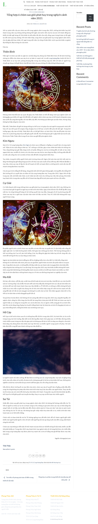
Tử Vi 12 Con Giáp (30, 5)
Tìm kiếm (79, 12)
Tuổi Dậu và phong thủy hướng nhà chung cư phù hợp (84, 66)
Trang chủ (30, 2)
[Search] (24, 2)
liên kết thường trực (55, 462)
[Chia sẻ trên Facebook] (29, 455)
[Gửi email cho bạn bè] (36, 455)
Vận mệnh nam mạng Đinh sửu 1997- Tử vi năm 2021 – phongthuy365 (85, 49)
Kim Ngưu (26, 145)
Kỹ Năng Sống (89, 5)
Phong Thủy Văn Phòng (57, 2)
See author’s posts (9, 449)
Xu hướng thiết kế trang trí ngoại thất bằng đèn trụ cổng (85, 41)
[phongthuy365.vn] (9, 4)
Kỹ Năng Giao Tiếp (30, 9)
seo (46, 23)
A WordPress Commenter (85, 81)
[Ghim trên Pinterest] (40, 455)
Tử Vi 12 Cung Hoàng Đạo (46, 5)
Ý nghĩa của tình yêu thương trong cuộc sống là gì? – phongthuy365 (85, 33)
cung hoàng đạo (54, 58)
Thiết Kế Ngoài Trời (56, 503)
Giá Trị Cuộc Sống (56, 516)
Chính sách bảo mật (13, 514)
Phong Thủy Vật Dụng (33, 513)
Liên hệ (40, 9)
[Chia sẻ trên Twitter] (33, 455)
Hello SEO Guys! (85, 84)
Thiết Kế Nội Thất (62, 5)
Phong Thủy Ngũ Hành (33, 509)
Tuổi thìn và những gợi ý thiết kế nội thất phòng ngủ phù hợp (85, 58)
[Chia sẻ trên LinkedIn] (43, 455)
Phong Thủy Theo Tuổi (75, 2)
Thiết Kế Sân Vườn (76, 5)
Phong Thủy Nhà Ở (41, 2)
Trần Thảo (7, 446)
